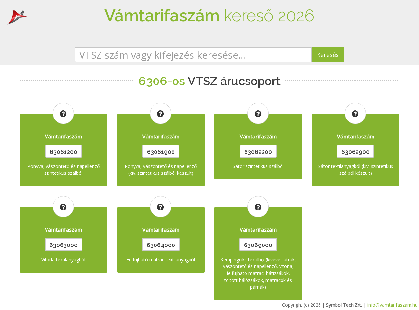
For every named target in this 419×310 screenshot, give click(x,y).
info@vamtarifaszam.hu (392, 305)
